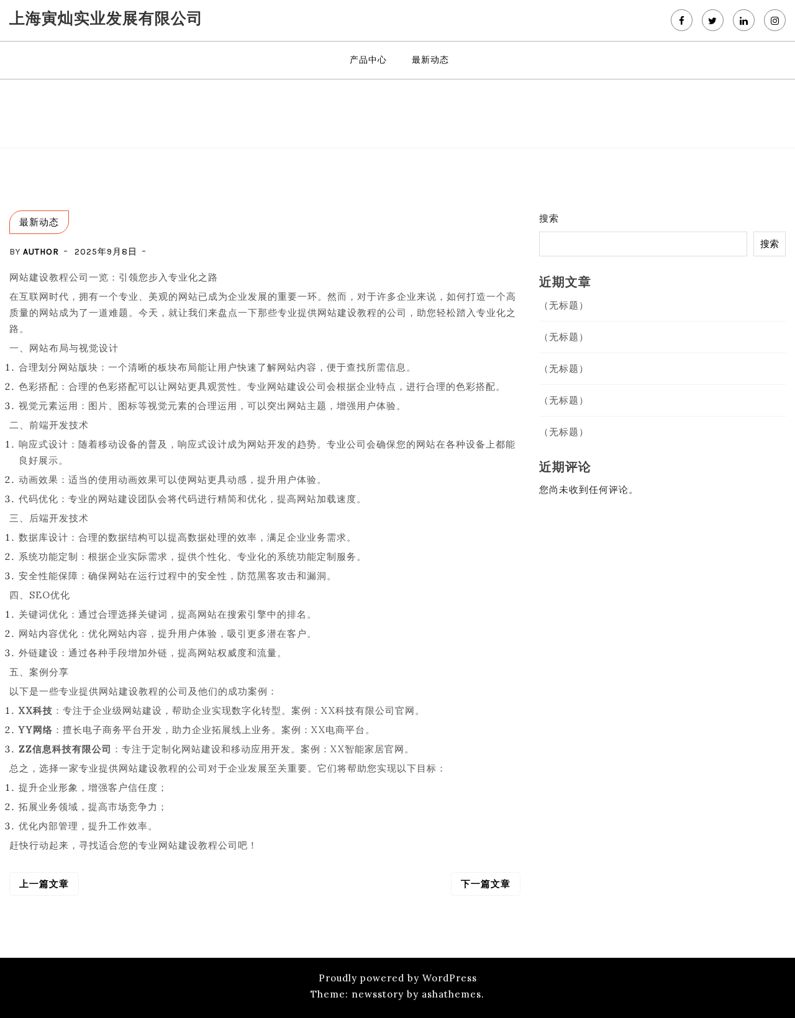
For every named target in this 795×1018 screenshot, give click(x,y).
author (41, 251)
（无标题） (564, 305)
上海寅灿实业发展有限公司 (106, 18)
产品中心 (368, 59)
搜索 (549, 218)
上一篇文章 (44, 884)
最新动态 (430, 59)
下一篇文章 (486, 884)
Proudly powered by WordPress (398, 978)
